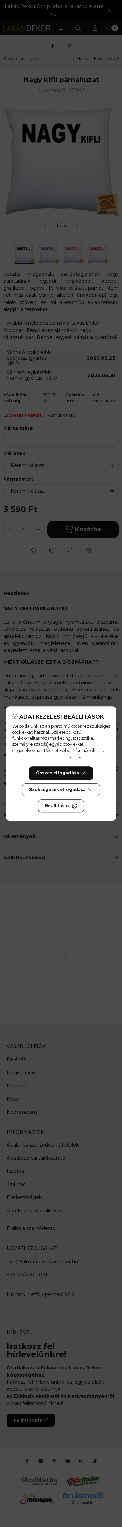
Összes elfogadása (57, 772)
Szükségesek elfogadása (57, 789)
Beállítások (57, 805)
